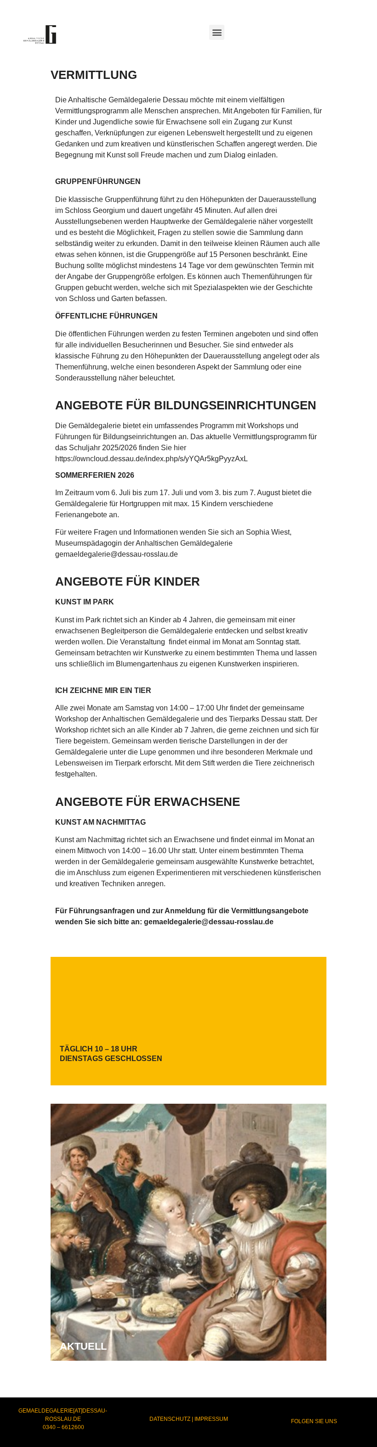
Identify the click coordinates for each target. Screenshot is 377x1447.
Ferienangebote (82, 515)
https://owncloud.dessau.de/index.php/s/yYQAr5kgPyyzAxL (151, 459)
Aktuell (83, 1346)
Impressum (211, 1419)
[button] (216, 32)
